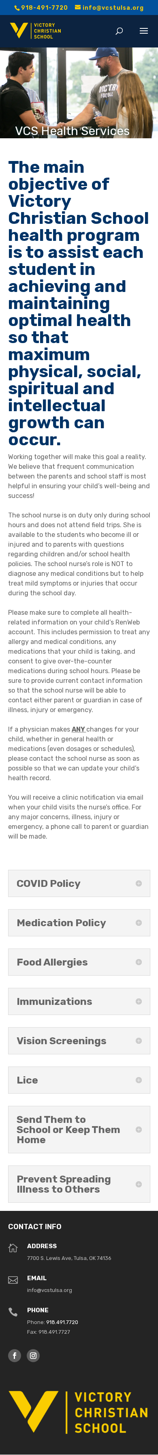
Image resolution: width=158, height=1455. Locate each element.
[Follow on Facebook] (14, 1355)
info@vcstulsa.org (49, 1290)
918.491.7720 (62, 1322)
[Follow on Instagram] (33, 1355)
